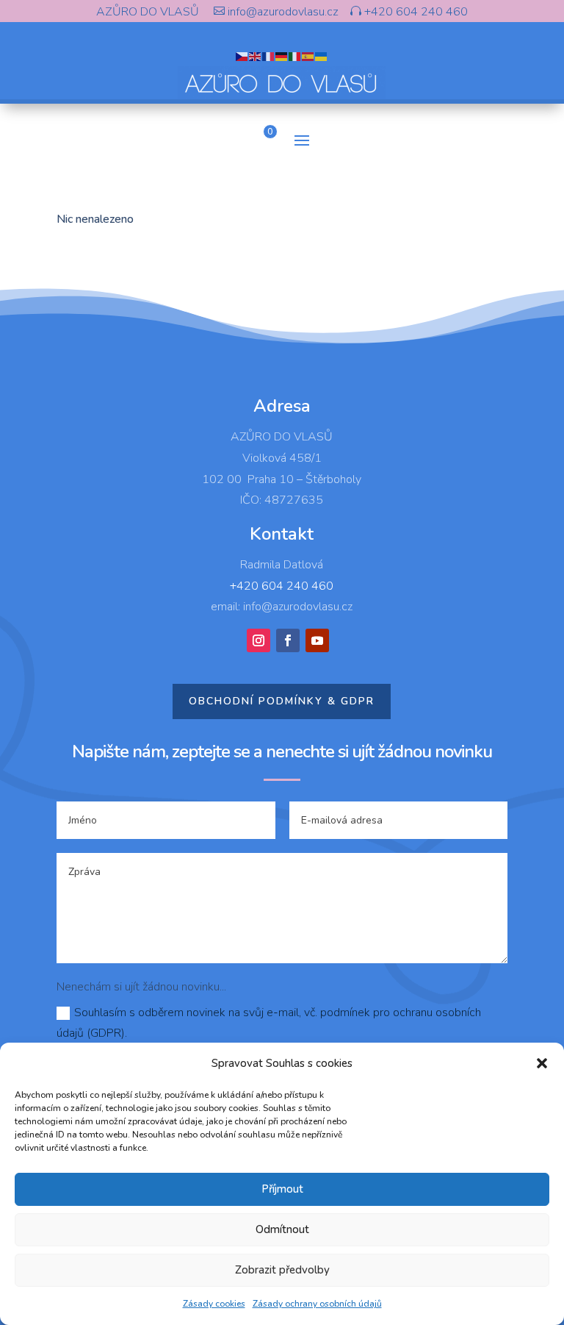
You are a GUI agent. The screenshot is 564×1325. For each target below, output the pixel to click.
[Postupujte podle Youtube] (317, 640)
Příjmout (282, 1189)
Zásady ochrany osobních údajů (317, 1304)
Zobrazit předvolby (282, 1269)
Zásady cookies (214, 1304)
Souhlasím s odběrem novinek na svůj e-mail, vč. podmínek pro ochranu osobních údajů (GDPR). (269, 1022)
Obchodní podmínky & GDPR (282, 701)
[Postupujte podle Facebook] (288, 640)
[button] (542, 1063)
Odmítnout (282, 1229)
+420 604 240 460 (414, 12)
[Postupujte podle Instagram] (258, 640)
